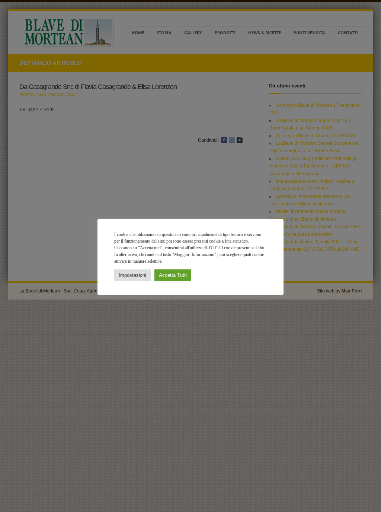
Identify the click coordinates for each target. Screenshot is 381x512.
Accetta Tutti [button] (173, 275)
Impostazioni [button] (132, 275)
